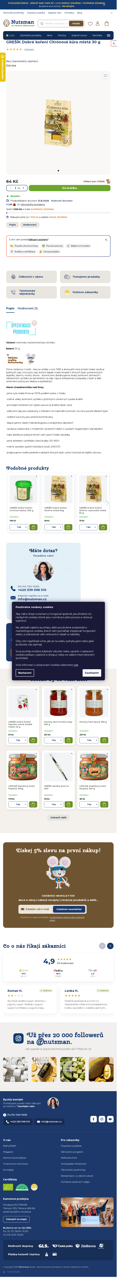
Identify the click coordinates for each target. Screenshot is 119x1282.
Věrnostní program (72, 1151)
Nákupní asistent (38, 239)
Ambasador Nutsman (73, 1163)
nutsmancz (102, 1119)
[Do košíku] (33, 740)
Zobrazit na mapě (16, 1219)
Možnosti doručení (62, 200)
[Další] (110, 946)
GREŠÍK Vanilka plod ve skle (56, 787)
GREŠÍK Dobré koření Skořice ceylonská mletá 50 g (92, 510)
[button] (24, 246)
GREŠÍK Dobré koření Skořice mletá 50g (55, 509)
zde (76, 665)
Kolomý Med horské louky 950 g (58, 723)
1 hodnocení (29, 49)
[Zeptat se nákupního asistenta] (106, 239)
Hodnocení (29, 224)
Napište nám (54, 12)
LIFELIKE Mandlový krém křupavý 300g (21, 787)
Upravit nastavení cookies (75, 1267)
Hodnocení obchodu (15, 1163)
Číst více (11, 65)
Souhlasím (92, 672)
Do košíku (69, 188)
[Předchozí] (102, 946)
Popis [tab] (10, 308)
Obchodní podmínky (13, 12)
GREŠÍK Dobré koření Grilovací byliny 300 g (21, 509)
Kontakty (69, 12)
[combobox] (61, 23)
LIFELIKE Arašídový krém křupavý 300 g (92, 787)
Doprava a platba (36, 12)
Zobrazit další (58, 817)
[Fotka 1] (58, 171)
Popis (12, 224)
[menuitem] (10, 35)
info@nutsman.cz (51, 1121)
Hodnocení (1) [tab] (28, 308)
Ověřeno (45, 990)
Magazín (8, 1151)
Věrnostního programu (33, 204)
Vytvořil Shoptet (13, 1272)
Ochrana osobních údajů (75, 1181)
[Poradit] (36, 689)
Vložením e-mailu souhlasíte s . (52, 919)
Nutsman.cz (93, 1119)
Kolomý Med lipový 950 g (93, 722)
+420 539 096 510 (20, 1121)
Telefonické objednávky (27, 292)
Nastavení (24, 672)
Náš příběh (9, 1145)
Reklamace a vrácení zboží (77, 1175)
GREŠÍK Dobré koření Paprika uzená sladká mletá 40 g (20, 724)
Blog (79, 12)
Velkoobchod (69, 1157)
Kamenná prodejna (14, 1157)
